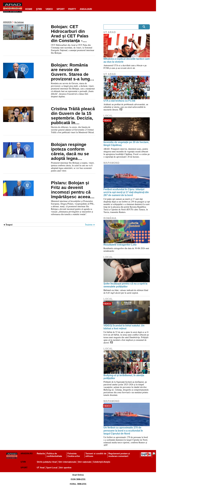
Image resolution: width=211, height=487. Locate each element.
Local (108, 115)
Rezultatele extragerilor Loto (120, 244)
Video (49, 9)
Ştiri (39, 9)
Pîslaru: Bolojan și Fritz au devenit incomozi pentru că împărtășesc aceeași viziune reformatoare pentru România (72, 190)
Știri (23, 462)
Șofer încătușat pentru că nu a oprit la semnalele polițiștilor (125, 285)
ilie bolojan (19, 22)
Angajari (86, 9)
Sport (61, 9)
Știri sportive (65, 467)
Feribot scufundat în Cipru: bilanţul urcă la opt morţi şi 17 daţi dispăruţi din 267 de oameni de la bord (126, 192)
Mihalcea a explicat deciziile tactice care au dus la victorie (126, 60)
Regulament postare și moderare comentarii (119, 454)
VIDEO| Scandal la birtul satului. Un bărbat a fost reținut (123, 327)
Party (72, 9)
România (109, 218)
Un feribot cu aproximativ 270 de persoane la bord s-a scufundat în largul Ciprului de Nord (123, 430)
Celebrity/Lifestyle (101, 462)
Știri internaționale (67, 462)
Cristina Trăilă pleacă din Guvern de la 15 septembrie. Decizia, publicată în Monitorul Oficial (73, 116)
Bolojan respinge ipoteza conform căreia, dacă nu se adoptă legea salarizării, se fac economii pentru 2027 (70, 151)
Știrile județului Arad (47, 462)
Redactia (41, 453)
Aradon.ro (27, 453)
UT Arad (109, 32)
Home (28, 9)
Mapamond (111, 163)
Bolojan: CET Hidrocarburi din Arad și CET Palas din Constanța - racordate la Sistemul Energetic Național (70, 33)
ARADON (7, 22)
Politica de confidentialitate (54, 454)
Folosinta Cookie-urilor (74, 454)
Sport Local (51, 467)
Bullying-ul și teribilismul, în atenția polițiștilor (123, 377)
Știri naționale (84, 462)
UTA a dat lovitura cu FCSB (119, 100)
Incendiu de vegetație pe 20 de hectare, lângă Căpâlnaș (126, 143)
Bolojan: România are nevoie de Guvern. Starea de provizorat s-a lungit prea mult (72, 72)
